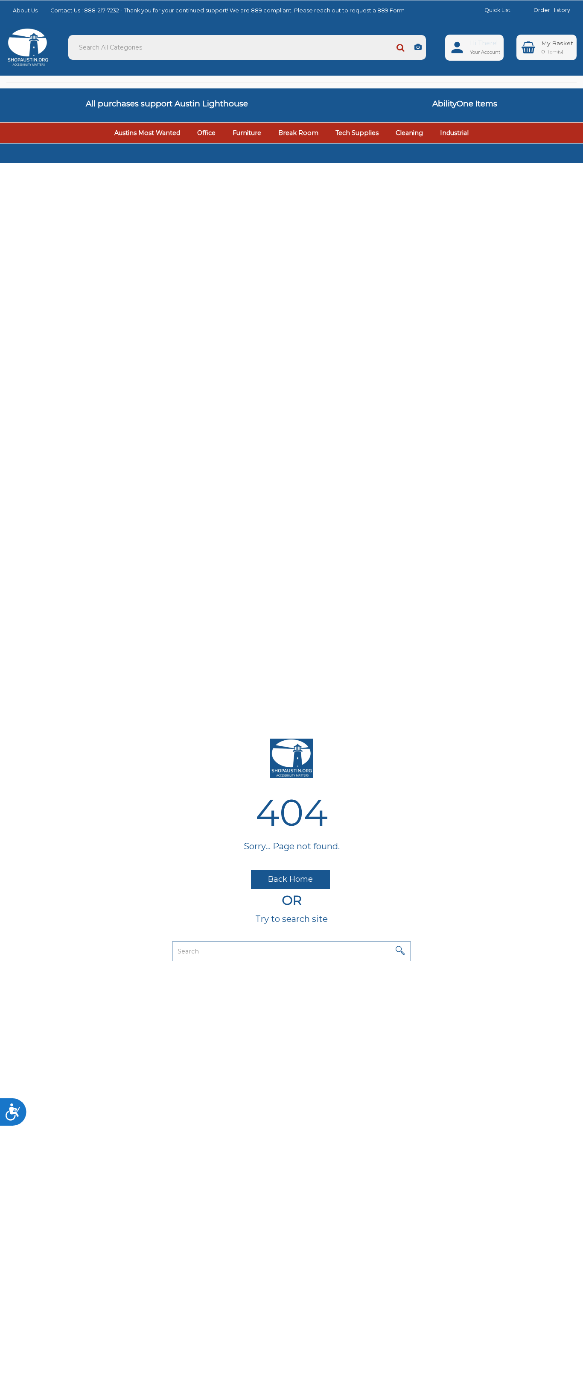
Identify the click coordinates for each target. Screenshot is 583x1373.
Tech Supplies (357, 133)
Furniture (247, 133)
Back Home (290, 879)
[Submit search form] (400, 47)
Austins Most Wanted (147, 133)
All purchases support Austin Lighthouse (167, 104)
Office (206, 133)
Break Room (298, 133)
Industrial (454, 133)
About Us (25, 10)
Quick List (497, 10)
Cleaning (409, 133)
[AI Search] (418, 47)
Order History (551, 10)
